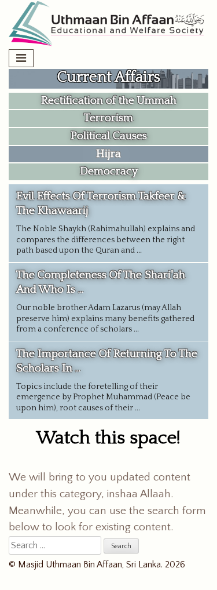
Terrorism (108, 118)
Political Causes (109, 136)
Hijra (108, 154)
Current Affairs (108, 77)
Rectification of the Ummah (108, 100)
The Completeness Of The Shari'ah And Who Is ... (105, 301)
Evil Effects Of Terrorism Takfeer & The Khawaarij (105, 222)
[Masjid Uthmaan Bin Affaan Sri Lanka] (108, 44)
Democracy (109, 171)
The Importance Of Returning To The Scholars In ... (106, 380)
